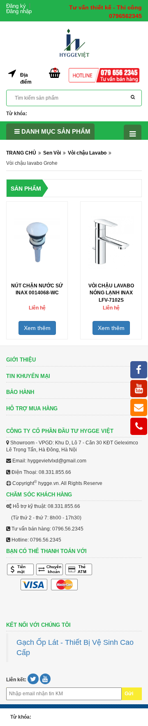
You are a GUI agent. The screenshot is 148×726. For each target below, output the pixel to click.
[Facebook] (138, 369)
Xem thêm (37, 328)
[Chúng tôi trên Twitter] (34, 680)
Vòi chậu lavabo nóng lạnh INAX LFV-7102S (111, 293)
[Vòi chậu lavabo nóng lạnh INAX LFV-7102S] (111, 242)
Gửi (129, 693)
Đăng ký (16, 6)
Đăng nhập (19, 11)
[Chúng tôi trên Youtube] (45, 680)
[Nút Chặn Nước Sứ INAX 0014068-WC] (37, 242)
